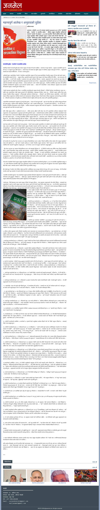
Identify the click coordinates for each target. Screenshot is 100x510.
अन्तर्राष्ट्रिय (51, 13)
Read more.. (93, 83)
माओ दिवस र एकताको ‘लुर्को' (86, 483)
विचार (26, 13)
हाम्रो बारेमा (68, 13)
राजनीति (19, 13)
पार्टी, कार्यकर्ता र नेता (62, 483)
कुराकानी (43, 13)
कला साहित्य (34, 13)
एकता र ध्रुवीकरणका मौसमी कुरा (15, 483)
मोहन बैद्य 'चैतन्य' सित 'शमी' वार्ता (77, 41)
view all (94, 462)
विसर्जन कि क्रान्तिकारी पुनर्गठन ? (38, 483)
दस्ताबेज (60, 13)
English (86, 13)
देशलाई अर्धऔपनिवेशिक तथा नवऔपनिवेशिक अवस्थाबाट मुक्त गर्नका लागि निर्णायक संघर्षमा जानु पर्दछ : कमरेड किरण (82, 68)
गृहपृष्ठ (4, 13)
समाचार (11, 13)
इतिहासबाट (77, 13)
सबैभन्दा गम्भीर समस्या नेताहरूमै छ (77, 53)
